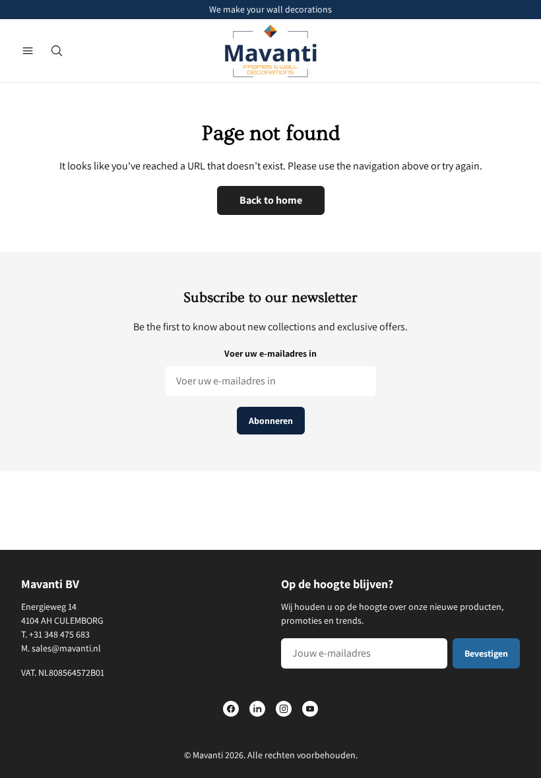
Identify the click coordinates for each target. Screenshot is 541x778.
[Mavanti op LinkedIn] (257, 709)
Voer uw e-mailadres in (270, 353)
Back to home (270, 200)
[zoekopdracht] (56, 50)
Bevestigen (486, 653)
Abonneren (271, 421)
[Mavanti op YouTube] (310, 709)
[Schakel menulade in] (27, 50)
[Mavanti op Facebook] (231, 709)
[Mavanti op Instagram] (284, 709)
